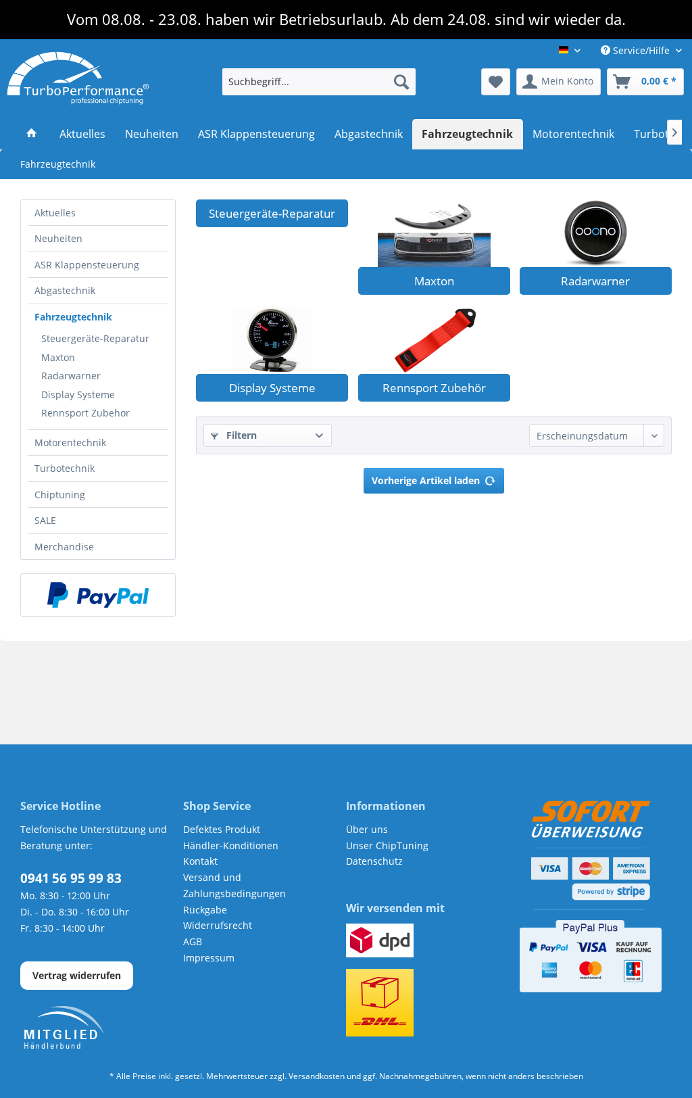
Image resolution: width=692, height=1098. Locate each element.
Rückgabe (205, 909)
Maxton (58, 357)
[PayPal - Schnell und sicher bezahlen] (98, 595)
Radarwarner (71, 375)
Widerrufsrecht (217, 925)
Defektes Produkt (221, 829)
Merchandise (64, 546)
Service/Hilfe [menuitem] (641, 50)
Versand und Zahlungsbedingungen (234, 885)
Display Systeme (78, 394)
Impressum (208, 957)
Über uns (367, 829)
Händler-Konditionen (230, 845)
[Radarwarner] (596, 233)
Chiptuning (59, 494)
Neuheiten (58, 238)
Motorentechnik (70, 442)
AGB (192, 941)
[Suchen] (401, 81)
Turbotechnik (64, 468)
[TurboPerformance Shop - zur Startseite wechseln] (78, 78)
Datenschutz (374, 861)
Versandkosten (317, 1076)
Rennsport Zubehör (85, 412)
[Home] (32, 134)
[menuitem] (319, 81)
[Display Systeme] (272, 340)
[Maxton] (434, 233)
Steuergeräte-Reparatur (95, 338)
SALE (45, 520)
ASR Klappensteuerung (86, 264)
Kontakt (200, 861)
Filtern (240, 435)
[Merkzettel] (495, 81)
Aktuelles (55, 212)
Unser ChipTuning (387, 845)
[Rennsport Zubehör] (434, 340)
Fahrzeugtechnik (73, 316)
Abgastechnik (64, 290)
